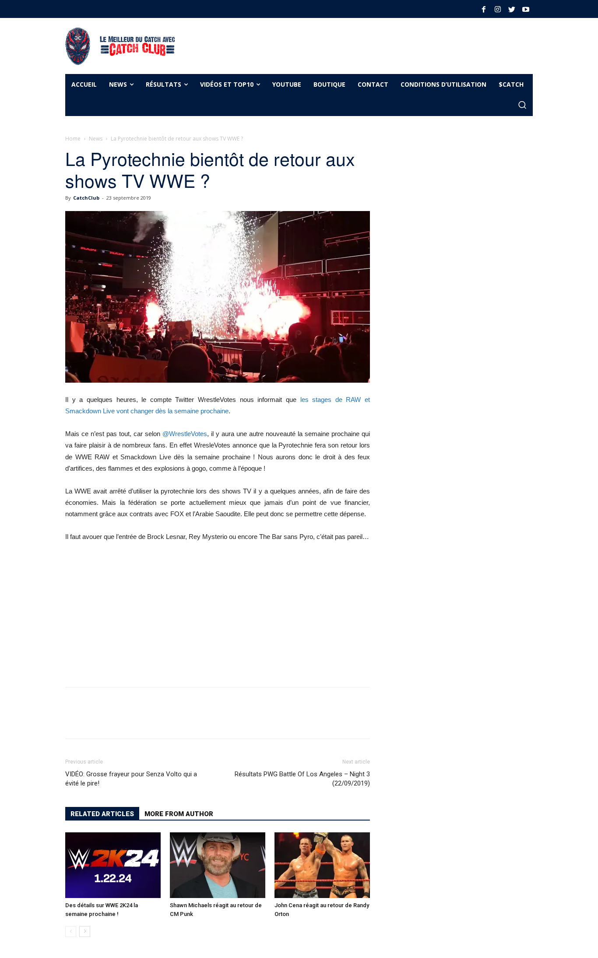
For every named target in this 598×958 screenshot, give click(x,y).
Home (73, 138)
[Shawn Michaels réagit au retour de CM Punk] (217, 865)
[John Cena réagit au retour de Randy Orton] (322, 865)
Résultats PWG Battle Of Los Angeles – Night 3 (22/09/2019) (302, 778)
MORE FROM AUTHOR (178, 814)
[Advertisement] (344, 44)
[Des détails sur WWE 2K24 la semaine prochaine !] (113, 865)
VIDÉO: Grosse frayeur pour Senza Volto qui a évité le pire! (131, 778)
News (95, 138)
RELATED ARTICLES (102, 814)
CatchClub (86, 197)
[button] (522, 105)
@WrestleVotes (184, 433)
